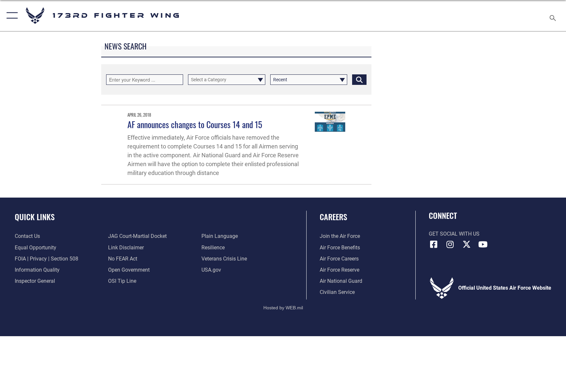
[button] (10, 15)
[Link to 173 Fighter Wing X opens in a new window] (466, 244)
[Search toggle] (553, 15)
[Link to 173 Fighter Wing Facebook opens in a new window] (434, 244)
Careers (333, 216)
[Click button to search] (359, 79)
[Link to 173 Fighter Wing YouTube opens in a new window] (483, 244)
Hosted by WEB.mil (283, 307)
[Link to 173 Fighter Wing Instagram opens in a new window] (450, 244)
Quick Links (35, 216)
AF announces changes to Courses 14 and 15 (194, 124)
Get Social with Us (454, 234)
